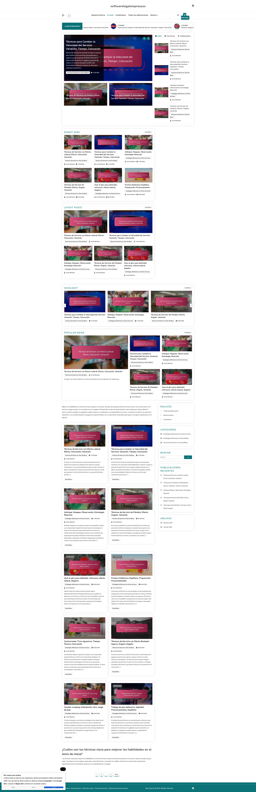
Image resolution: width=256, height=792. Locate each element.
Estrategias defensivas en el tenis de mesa (79, 75)
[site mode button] (68, 15)
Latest (159, 36)
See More (148, 132)
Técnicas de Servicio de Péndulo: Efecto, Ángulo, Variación (179, 108)
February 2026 (167, 523)
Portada (110, 15)
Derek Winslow (97, 102)
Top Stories (170, 36)
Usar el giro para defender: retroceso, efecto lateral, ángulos (105, 187)
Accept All (53, 787)
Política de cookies (88, 788)
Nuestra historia (98, 15)
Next (116, 774)
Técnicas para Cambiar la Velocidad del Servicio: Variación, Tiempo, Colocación (126, 28)
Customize (13, 787)
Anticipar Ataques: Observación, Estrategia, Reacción (180, 28)
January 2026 (167, 527)
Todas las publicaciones (138, 15)
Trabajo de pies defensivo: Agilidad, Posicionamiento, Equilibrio (127, 708)
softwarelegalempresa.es (128, 6)
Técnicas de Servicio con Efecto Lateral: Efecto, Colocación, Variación (179, 43)
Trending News (185, 36)
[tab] (158, 36)
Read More (68, 479)
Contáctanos (121, 15)
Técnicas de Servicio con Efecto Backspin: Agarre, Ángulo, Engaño (130, 642)
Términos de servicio (101, 788)
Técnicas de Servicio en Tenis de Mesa (78, 102)
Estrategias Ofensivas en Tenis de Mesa (176, 438)
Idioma (153, 15)
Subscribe (184, 18)
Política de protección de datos (118, 788)
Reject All (33, 787)
